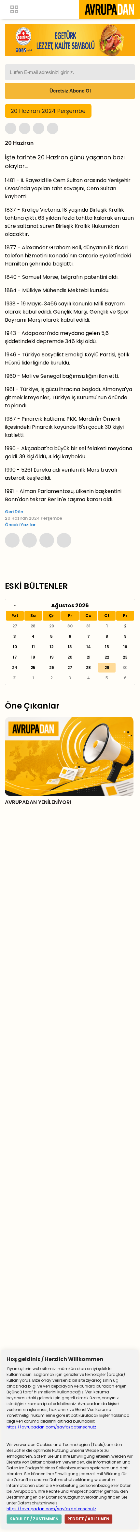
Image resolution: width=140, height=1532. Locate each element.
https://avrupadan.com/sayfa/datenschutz (51, 1427)
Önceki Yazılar (20, 525)
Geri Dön (14, 512)
